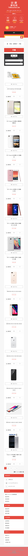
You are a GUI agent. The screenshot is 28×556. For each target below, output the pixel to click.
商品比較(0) (14, 57)
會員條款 (7, 499)
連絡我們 (7, 508)
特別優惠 (7, 527)
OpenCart (11, 549)
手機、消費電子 (13, 43)
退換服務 (7, 511)
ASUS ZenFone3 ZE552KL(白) (14, 88)
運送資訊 (7, 496)
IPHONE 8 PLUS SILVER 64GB (14, 356)
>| (16, 468)
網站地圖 (7, 513)
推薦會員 (7, 525)
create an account (16, 11)
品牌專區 (7, 521)
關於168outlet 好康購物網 (11, 494)
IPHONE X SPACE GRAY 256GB (14, 422)
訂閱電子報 (7, 542)
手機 (20, 43)
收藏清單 (7, 540)
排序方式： (20, 58)
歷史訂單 (7, 537)
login (7, 11)
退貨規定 (7, 501)
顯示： (21, 62)
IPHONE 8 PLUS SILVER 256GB (14, 323)
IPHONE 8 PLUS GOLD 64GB (14, 291)
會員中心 (7, 535)
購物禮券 (7, 523)
